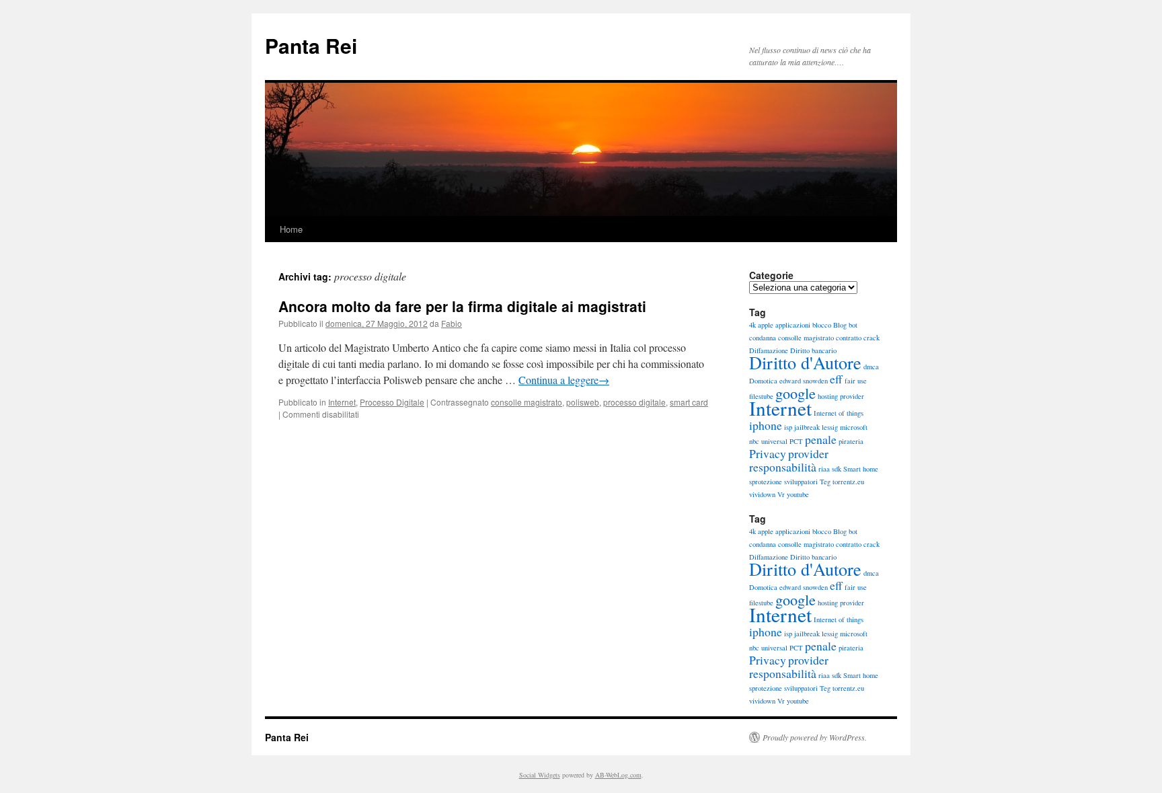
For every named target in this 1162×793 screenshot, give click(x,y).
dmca (871, 366)
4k (752, 325)
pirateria (851, 441)
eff (836, 379)
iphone (765, 425)
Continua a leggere (563, 380)
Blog (840, 325)
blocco (821, 325)
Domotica (763, 380)
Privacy (767, 453)
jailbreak (807, 427)
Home (291, 229)
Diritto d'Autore (805, 362)
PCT (796, 441)
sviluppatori (801, 481)
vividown (762, 494)
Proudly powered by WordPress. (815, 737)
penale (821, 439)
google (795, 393)
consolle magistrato (526, 402)
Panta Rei (311, 45)
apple (765, 325)
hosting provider (841, 396)
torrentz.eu (848, 481)
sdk (836, 469)
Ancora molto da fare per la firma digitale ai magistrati (462, 306)
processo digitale (634, 402)
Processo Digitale (392, 402)
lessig (830, 427)
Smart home (860, 469)
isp (788, 427)
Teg (825, 481)
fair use (856, 380)
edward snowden (803, 380)
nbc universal (768, 441)
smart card (689, 402)
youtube (798, 494)
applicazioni (792, 325)
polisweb (582, 402)
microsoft (853, 427)
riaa (824, 469)
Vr (781, 494)
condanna (762, 337)
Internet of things (838, 413)
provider (808, 453)
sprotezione (765, 481)
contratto (848, 337)
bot (853, 325)
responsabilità (782, 467)
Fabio (451, 323)
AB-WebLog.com (618, 775)
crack (871, 337)
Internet (342, 402)
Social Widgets (539, 775)
